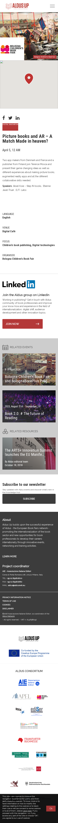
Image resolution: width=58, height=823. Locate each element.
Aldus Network (8, 616)
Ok (50, 808)
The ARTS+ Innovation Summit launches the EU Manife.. (28, 452)
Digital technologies (43, 245)
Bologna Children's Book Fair (18, 258)
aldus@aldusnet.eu (16, 585)
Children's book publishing (16, 245)
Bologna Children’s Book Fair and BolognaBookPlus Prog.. (27, 378)
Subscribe (29, 499)
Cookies (6, 605)
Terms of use (9, 601)
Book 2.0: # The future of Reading (24, 415)
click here (27, 811)
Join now (12, 323)
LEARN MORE (9, 556)
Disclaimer (8, 608)
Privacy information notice (16, 597)
